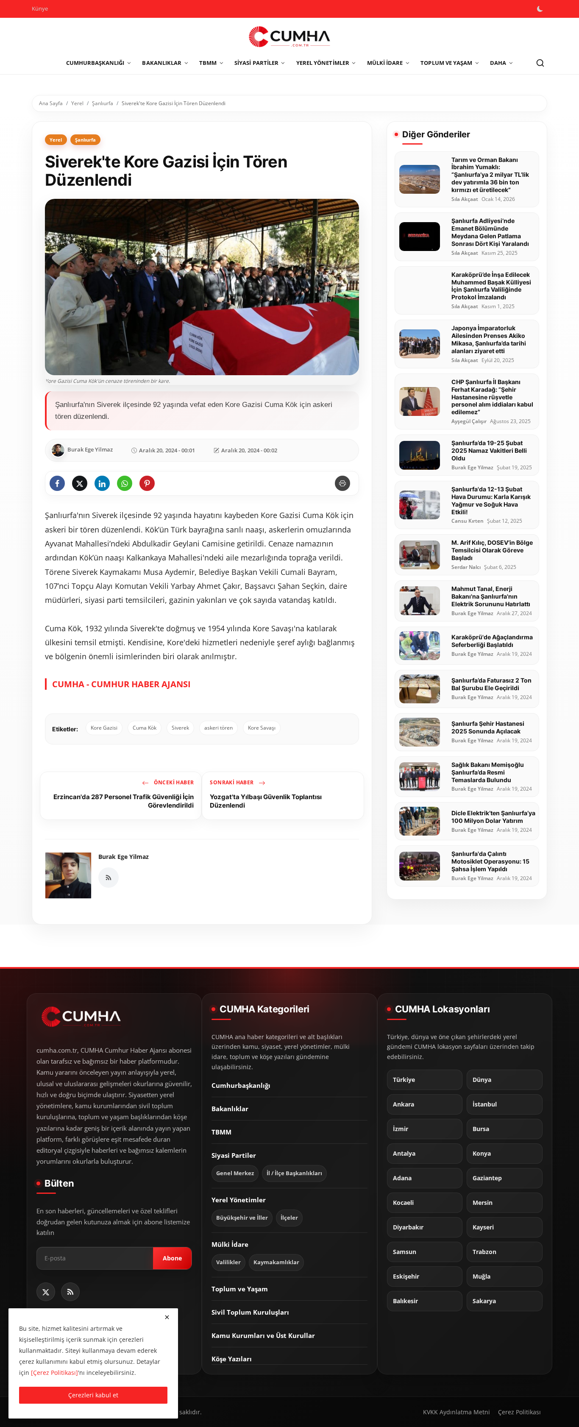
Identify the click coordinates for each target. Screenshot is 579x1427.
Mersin (483, 1203)
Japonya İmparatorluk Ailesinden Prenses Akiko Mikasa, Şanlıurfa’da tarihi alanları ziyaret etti (488, 339)
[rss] (70, 1291)
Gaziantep (487, 1178)
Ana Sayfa (51, 103)
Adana (402, 1178)
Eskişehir (406, 1276)
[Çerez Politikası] (54, 1372)
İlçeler (289, 1217)
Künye (40, 8)
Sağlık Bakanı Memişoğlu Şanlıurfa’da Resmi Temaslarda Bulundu (487, 772)
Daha (498, 63)
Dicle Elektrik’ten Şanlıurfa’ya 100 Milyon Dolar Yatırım (493, 816)
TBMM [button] (208, 63)
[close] (167, 1317)
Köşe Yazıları (232, 1359)
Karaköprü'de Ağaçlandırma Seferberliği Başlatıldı (492, 640)
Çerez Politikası (519, 1412)
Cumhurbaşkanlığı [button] (95, 63)
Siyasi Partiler (234, 1155)
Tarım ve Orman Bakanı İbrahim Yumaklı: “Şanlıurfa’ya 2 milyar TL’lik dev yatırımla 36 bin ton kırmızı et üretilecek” (490, 175)
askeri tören (218, 727)
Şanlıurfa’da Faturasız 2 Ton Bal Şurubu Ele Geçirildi (491, 684)
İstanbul (485, 1104)
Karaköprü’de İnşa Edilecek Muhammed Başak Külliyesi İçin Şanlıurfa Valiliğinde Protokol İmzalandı (491, 286)
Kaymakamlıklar (276, 1262)
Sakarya (484, 1301)
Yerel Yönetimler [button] (322, 63)
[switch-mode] (540, 9)
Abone (172, 1258)
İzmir (400, 1129)
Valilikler (228, 1262)
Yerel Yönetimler (239, 1200)
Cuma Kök (144, 727)
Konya (482, 1153)
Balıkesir (405, 1301)
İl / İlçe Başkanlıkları (294, 1173)
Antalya (404, 1153)
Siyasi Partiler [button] (256, 63)
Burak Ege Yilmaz (123, 857)
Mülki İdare (230, 1244)
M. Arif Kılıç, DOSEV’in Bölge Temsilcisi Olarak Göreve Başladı (492, 550)
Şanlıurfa (102, 103)
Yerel (77, 103)
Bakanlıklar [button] (161, 63)
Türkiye (404, 1080)
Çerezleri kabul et (93, 1395)
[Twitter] (45, 1291)
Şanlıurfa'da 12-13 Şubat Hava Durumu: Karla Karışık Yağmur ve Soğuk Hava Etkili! (491, 500)
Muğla (481, 1276)
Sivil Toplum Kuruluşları (250, 1312)
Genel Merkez (235, 1173)
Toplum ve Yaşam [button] (446, 63)
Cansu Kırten (467, 521)
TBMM (221, 1132)
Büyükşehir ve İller (242, 1217)
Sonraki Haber (232, 782)
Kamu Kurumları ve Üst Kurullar (263, 1335)
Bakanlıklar (230, 1108)
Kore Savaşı (262, 727)
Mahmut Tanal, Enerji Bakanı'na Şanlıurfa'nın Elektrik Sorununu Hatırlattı (490, 596)
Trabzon (484, 1252)
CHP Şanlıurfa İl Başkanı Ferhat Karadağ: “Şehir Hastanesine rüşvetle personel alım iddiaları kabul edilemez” (492, 397)
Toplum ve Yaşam (240, 1289)
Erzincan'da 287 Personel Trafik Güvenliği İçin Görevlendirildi (123, 801)
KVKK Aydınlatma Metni (456, 1412)
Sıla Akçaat (464, 199)
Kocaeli (403, 1203)
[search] (540, 63)
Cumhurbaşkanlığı (241, 1085)
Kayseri (483, 1227)
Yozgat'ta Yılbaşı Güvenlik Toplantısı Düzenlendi (266, 801)
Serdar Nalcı (466, 567)
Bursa (481, 1129)
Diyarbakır (408, 1227)
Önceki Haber (173, 782)
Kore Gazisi (104, 727)
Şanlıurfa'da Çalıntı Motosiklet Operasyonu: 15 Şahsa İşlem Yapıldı (490, 861)
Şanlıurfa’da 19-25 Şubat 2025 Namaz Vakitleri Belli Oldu (489, 450)
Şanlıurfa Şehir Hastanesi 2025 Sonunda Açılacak (487, 727)
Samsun (404, 1252)
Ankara (403, 1104)
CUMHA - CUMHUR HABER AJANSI (121, 684)
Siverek (180, 727)
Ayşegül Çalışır (469, 421)
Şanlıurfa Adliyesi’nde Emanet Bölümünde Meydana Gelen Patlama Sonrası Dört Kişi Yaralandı (490, 232)
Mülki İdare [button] (385, 63)
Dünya (482, 1080)
